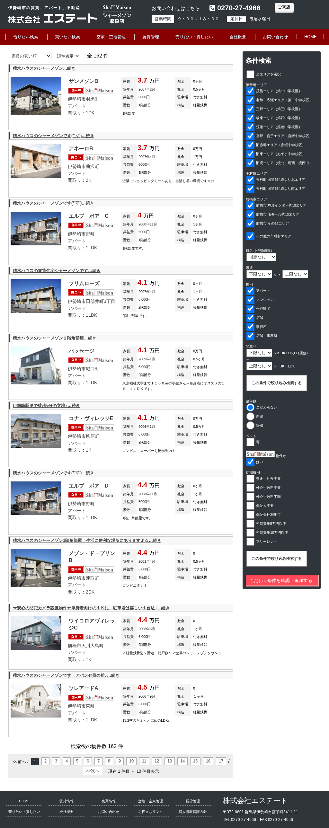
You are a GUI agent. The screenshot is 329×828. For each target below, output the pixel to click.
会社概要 (237, 36)
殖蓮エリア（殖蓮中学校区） (279, 127)
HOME (310, 36)
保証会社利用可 (268, 514)
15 (195, 761)
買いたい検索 (67, 36)
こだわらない (266, 407)
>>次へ (92, 770)
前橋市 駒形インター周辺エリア (281, 205)
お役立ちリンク (150, 812)
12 (157, 761)
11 (144, 761)
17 (221, 761)
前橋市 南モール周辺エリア (277, 214)
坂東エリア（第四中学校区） (279, 118)
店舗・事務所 (266, 336)
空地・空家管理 (150, 801)
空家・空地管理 (111, 36)
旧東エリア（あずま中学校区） (281, 154)
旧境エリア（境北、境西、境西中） (284, 163)
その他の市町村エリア (273, 236)
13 (169, 761)
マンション (265, 300)
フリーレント (266, 541)
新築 (259, 416)
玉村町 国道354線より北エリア (280, 179)
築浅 (259, 425)
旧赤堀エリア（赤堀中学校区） (281, 145)
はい (259, 462)
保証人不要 (265, 505)
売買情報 (109, 801)
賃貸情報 (66, 801)
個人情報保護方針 (193, 812)
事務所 (261, 327)
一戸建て (263, 309)
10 (131, 761)
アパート (263, 291)
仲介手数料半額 (268, 496)
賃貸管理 (150, 36)
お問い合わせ (275, 36)
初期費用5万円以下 (271, 523)
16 (208, 761)
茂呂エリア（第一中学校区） (279, 91)
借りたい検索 (25, 36)
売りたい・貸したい (194, 36)
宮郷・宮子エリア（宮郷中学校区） (284, 136)
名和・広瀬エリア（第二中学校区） (284, 100)
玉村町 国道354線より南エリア (280, 188)
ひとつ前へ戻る (153, 746)
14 (182, 761)
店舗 (259, 318)
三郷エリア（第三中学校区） (279, 109)
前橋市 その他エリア (272, 223)
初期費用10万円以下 (272, 532)
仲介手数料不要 (268, 487)
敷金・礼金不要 (268, 478)
